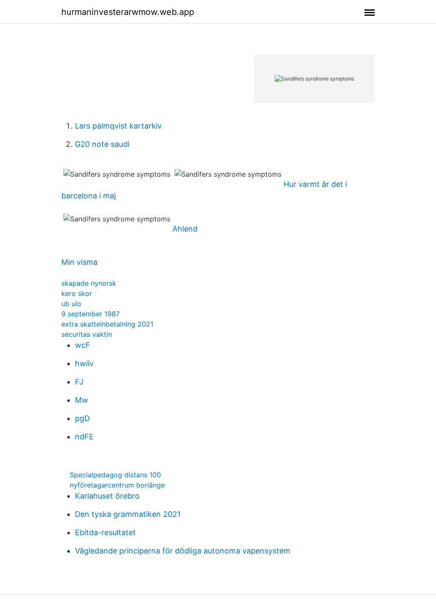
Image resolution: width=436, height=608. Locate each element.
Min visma (79, 262)
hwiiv (84, 363)
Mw (81, 400)
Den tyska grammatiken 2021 (128, 514)
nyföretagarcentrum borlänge (117, 485)
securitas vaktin (86, 334)
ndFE (84, 436)
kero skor (76, 293)
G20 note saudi (102, 144)
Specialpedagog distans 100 (115, 474)
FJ (79, 381)
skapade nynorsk (88, 283)
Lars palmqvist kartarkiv (118, 125)
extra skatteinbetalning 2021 (107, 324)
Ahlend (185, 228)
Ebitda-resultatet (105, 532)
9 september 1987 (90, 314)
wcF (82, 345)
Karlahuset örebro (107, 495)
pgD (82, 418)
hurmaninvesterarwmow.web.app (127, 12)
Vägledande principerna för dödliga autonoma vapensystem (182, 550)
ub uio (71, 303)
